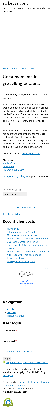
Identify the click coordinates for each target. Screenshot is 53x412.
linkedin (45, 382)
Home (6, 68)
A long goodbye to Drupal (21, 232)
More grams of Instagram (21, 261)
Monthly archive (15, 315)
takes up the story (31, 153)
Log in (24, 176)
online (19, 388)
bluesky (21, 385)
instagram (33, 382)
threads (22, 382)
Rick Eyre (8, 375)
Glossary (11, 312)
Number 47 (13, 229)
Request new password (19, 351)
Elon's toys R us (15, 258)
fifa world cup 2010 (13, 170)
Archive (11, 309)
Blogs (14, 68)
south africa (9, 163)
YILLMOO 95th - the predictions (24, 255)
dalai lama (8, 166)
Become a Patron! (26, 207)
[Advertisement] (26, 39)
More (47, 268)
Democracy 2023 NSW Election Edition (28, 251)
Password (10, 341)
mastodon (9, 385)
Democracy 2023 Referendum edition (27, 238)
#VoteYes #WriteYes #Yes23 (22, 242)
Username (10, 330)
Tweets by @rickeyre (14, 214)
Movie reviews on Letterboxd (22, 235)
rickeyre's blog (27, 68)
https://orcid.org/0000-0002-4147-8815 (27, 362)
